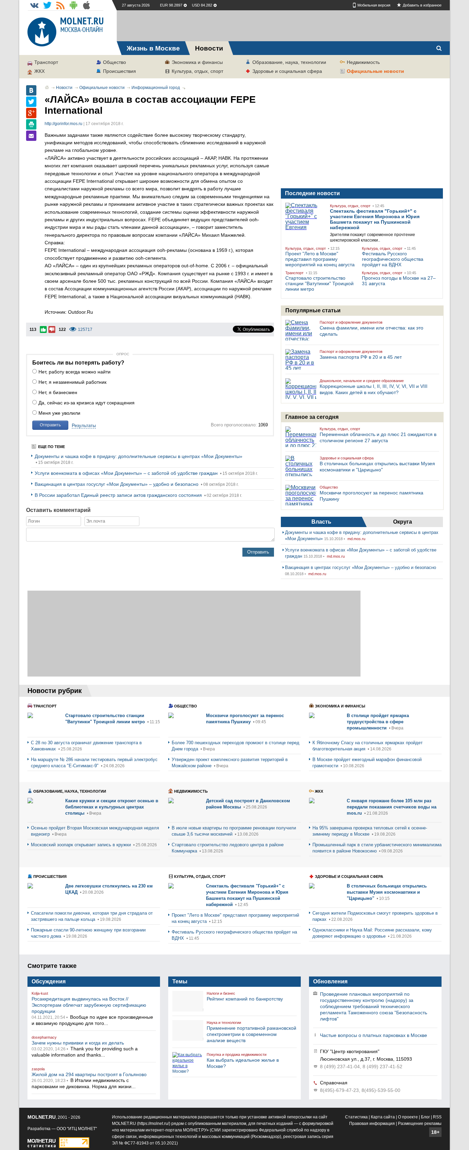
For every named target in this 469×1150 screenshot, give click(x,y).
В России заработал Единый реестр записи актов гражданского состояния (119, 495)
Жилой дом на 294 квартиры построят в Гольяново (89, 1074)
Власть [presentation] (321, 522)
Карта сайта (383, 1117)
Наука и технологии (224, 1022)
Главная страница (47, 87)
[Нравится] (43, 329)
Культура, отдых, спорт (197, 71)
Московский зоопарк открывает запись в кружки (81, 844)
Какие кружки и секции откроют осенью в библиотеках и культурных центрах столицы (111, 807)
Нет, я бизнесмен (57, 392)
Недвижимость (363, 62)
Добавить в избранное (422, 5)
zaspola (38, 1069)
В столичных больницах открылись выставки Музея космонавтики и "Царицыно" (387, 892)
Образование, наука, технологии (289, 62)
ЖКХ (39, 71)
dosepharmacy (44, 1037)
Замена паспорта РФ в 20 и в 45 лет (361, 357)
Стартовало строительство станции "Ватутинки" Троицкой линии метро (319, 283)
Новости (64, 87)
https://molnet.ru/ (153, 1123)
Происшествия (119, 71)
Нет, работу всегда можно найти (74, 372)
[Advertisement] (283, 25)
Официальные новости (375, 71)
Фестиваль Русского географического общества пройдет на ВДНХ (392, 259)
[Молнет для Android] (73, 5)
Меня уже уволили (59, 413)
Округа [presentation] (402, 522)
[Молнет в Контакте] (34, 5)
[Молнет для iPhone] (86, 5)
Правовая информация (372, 1123)
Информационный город (155, 87)
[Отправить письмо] (31, 136)
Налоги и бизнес (221, 993)
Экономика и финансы (197, 62)
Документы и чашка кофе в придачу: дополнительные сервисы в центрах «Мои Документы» (138, 456)
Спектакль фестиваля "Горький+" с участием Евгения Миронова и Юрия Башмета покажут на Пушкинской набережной (375, 219)
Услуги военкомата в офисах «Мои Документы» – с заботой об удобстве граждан (127, 473)
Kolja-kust (40, 993)
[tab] (321, 522)
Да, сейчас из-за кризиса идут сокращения (86, 402)
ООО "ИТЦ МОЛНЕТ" (77, 1128)
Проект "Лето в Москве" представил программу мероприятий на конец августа (320, 259)
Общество (114, 62)
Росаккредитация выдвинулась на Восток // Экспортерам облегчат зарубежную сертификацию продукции (89, 1005)
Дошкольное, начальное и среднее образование (362, 381)
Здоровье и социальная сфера (287, 71)
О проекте (408, 1117)
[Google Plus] (31, 113)
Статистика (356, 1117)
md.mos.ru (356, 539)
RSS (437, 1117)
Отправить (50, 425)
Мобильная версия (373, 5)
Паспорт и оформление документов (351, 322)
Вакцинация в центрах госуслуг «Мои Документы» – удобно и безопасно (117, 484)
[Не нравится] (51, 329)
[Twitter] (31, 102)
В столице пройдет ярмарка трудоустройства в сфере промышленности (378, 721)
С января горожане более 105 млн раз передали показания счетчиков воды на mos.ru (391, 807)
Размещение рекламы (420, 1123)
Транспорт (46, 62)
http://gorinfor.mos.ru (63, 123)
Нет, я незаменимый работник (72, 382)
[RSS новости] (60, 5)
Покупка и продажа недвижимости (236, 1054)
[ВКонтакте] (31, 90)
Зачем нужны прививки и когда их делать (78, 1043)
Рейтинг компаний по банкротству (245, 999)
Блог (425, 1117)
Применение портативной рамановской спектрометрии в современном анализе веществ (251, 1034)
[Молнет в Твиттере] (47, 5)
